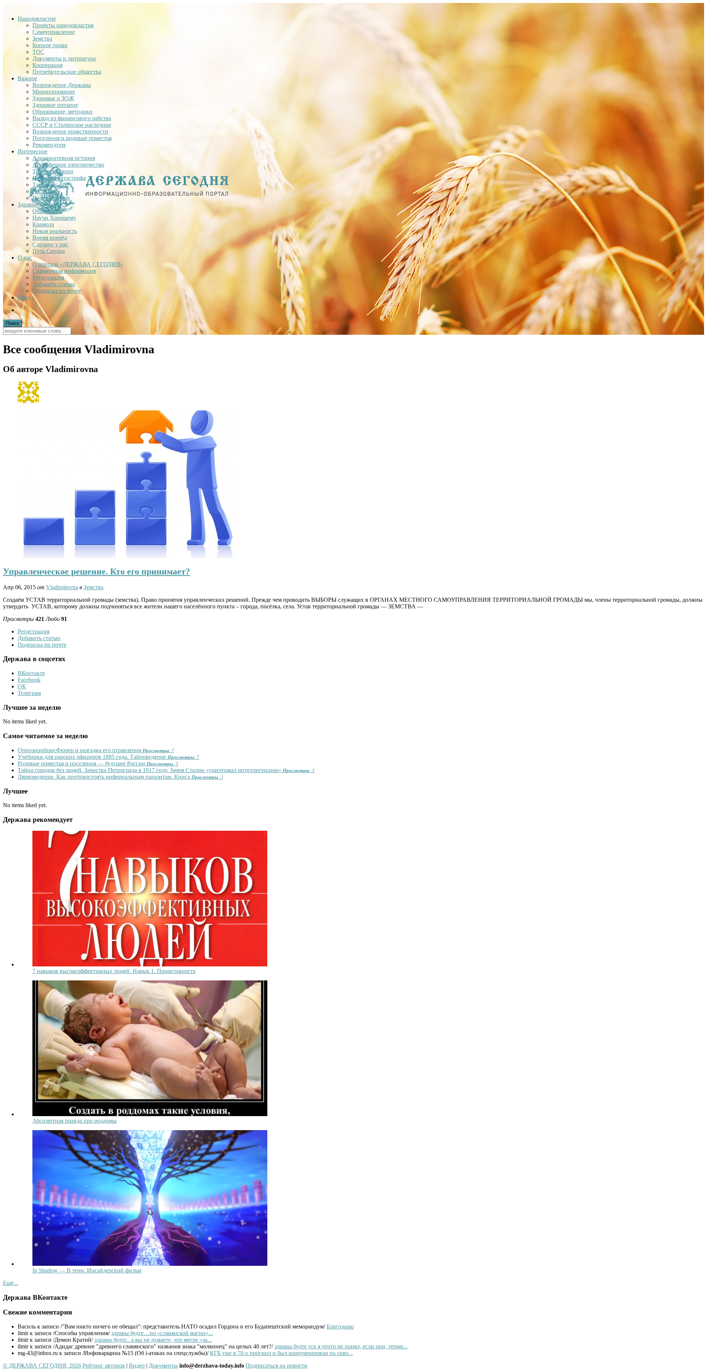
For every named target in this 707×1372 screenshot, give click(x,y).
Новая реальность (54, 231)
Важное (27, 78)
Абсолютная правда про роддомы (74, 1121)
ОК (22, 686)
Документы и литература (64, 58)
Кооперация (47, 65)
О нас (25, 257)
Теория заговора (52, 171)
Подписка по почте (56, 291)
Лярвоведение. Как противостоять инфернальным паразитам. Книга (120, 777)
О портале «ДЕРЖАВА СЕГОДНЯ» (77, 264)
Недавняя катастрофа (59, 178)
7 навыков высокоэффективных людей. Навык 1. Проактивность (114, 971)
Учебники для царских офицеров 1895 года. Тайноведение (108, 757)
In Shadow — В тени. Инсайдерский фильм (86, 1270)
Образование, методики (62, 111)
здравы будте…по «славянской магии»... (162, 1333)
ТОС (38, 52)
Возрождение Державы (61, 85)
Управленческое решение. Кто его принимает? (96, 571)
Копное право (49, 45)
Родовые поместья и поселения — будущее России (98, 763)
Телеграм (29, 693)
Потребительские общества (66, 72)
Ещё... (10, 1283)
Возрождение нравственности (70, 131)
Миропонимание (53, 91)
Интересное (33, 151)
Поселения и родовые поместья (72, 138)
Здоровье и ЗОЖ (53, 98)
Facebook (29, 680)
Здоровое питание (55, 105)
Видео (137, 1365)
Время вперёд (49, 238)
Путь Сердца (48, 251)
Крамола (43, 224)
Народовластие (37, 18)
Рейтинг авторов (103, 1365)
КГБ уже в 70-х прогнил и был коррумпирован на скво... (281, 1353)
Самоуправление (53, 32)
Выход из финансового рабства (71, 118)
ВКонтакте (31, 673)
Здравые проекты (39, 204)
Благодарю (340, 1326)
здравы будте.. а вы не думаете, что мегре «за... (153, 1340)
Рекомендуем (49, 145)
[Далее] (149, 964)
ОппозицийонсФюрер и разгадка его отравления (96, 750)
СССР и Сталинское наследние (71, 125)
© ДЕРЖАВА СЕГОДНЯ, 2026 (42, 1365)
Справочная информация (64, 271)
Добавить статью (53, 284)
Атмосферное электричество (68, 164)
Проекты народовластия (63, 25)
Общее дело (47, 211)
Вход (24, 297)
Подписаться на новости (276, 1365)
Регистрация (48, 277)
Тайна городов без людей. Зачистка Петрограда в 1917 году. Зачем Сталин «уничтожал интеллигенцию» (166, 770)
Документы (163, 1365)
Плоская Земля (51, 198)
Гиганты (43, 191)
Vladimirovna (62, 587)
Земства (42, 38)
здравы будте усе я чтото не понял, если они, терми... (341, 1346)
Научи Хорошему (54, 218)
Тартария (44, 184)
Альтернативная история (63, 158)
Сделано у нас (50, 244)
